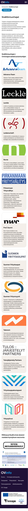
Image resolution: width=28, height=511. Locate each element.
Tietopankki (5, 7)
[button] (25, 2)
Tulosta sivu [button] (6, 10)
